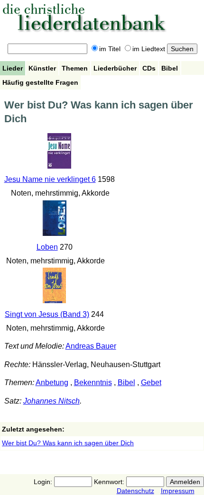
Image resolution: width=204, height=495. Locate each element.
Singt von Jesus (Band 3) (47, 314)
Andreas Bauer (90, 346)
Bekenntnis (93, 382)
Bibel (169, 68)
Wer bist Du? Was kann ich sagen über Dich (68, 443)
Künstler (42, 68)
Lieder (12, 68)
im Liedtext (148, 49)
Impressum (178, 491)
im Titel (110, 49)
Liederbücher (115, 68)
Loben (47, 247)
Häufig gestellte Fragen (40, 82)
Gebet (151, 382)
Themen (75, 68)
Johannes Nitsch (51, 401)
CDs (149, 68)
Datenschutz (135, 491)
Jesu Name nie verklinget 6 (50, 179)
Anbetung (52, 382)
